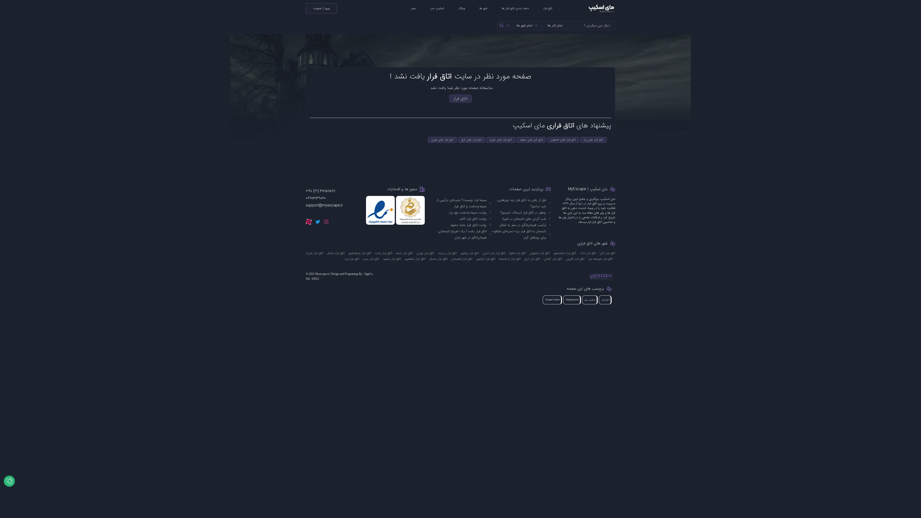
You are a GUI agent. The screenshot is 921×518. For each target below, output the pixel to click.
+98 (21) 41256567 (320, 191)
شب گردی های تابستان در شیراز (524, 218)
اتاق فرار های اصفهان (563, 139)
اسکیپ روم (590, 300)
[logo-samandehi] (410, 210)
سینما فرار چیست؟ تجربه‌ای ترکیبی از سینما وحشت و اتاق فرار (462, 203)
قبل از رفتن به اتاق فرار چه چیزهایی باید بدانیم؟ (521, 203)
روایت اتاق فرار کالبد (473, 218)
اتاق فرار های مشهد (531, 139)
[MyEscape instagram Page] (326, 221)
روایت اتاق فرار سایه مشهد (468, 225)
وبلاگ (461, 8)
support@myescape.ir (324, 205)
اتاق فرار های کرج (471, 139)
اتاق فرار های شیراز (501, 139)
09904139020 (316, 198)
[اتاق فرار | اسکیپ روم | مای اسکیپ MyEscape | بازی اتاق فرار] (587, 8)
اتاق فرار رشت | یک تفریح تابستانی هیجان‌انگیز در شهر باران (462, 234)
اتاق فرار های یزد (593, 139)
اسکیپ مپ (437, 8)
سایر (413, 8)
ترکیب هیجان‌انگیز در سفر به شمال (522, 225)
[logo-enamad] (380, 210)
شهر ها (483, 8)
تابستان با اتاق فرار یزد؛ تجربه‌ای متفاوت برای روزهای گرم (519, 234)
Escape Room (552, 300)
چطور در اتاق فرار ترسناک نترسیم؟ (523, 212)
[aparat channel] (309, 222)
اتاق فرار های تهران (442, 139)
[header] (501, 25)
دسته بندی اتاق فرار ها (515, 8)
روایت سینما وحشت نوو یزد (468, 212)
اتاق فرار (547, 8)
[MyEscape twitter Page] (317, 221)
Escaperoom (572, 300)
